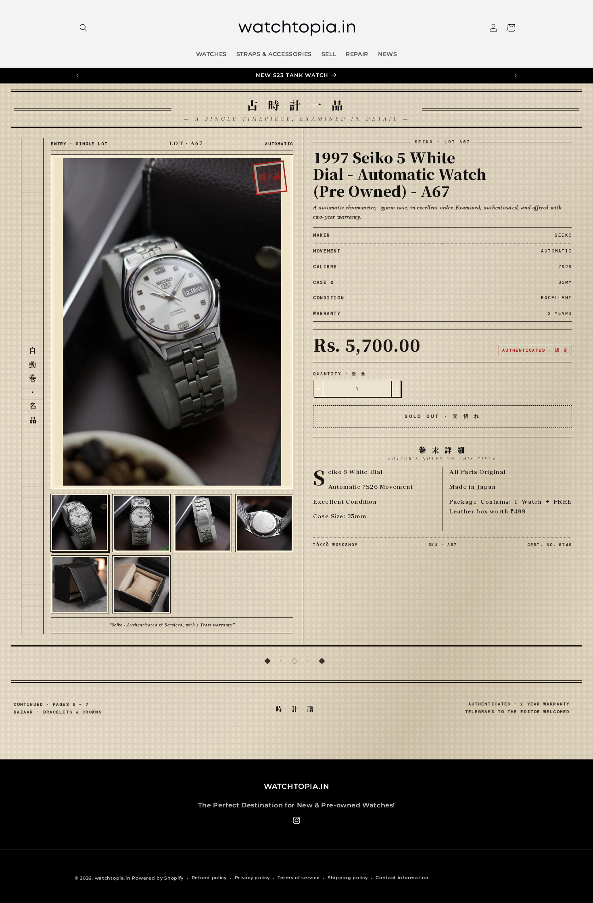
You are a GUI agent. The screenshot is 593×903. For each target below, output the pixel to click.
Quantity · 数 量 (339, 373)
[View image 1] (79, 523)
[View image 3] (203, 523)
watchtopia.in (113, 878)
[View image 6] (141, 584)
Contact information (402, 877)
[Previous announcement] (77, 75)
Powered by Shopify (158, 878)
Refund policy (209, 877)
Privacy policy (252, 877)
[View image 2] (141, 523)
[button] (83, 28)
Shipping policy (348, 877)
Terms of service (298, 877)
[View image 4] (264, 523)
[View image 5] (80, 584)
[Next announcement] (515, 75)
